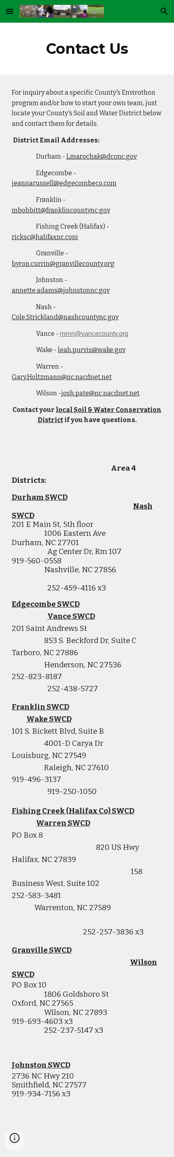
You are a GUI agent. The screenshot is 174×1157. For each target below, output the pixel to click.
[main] (87, 48)
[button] (9, 11)
